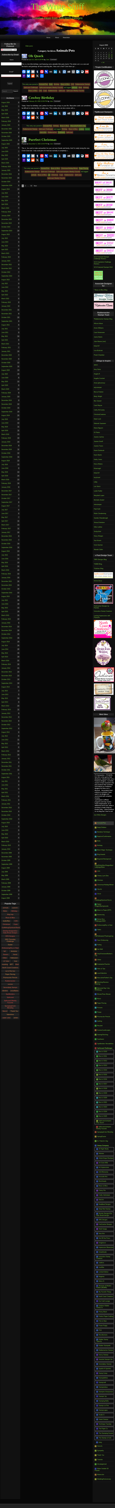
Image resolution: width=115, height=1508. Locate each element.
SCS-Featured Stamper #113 (103, 267)
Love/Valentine (102, 973)
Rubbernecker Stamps (106, 1350)
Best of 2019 (103, 1093)
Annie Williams (99, 328)
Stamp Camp (103, 1373)
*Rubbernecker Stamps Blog (103, 319)
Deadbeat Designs (105, 1204)
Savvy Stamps (103, 1355)
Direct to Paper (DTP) (104, 910)
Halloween (14, 958)
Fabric (99, 929)
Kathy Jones (98, 459)
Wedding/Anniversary (104, 1479)
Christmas (6, 924)
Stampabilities (103, 1378)
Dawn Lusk (97, 419)
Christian (100, 880)
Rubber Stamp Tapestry (102, 1340)
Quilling (99, 1021)
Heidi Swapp (103, 1229)
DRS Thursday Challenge (10, 940)
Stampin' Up (103, 1396)
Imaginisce (102, 1243)
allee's (96, 365)
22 (111, 56)
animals (5, 908)
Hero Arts (102, 1233)
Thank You (100, 1455)
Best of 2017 (103, 1084)
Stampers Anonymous (106, 1392)
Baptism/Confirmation (104, 836)
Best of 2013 (103, 1065)
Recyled (99, 1025)
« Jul (102, 62)
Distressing (100, 914)
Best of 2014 (103, 1070)
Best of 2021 (103, 1102)
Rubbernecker (10, 981)
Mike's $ (101, 1281)
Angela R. (97, 374)
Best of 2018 (103, 1088)
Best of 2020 (103, 1097)
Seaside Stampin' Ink (106, 1359)
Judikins (101, 1263)
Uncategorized (101, 1464)
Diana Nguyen (98, 428)
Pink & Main (103, 1321)
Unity (100, 1442)
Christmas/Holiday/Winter (105, 885)
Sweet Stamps (103, 1419)
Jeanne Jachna (99, 437)
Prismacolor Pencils (103, 1016)
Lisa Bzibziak (98, 350)
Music (99, 998)
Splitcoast (10, 997)
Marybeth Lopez (99, 495)
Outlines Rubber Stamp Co (102, 1306)
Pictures (100, 1007)
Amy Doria (97, 369)
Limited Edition (103, 1272)
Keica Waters (98, 464)
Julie (47, 59)
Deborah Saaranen (100, 423)
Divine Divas (98, 581)
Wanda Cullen (98, 549)
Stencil (4, 1011)
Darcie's (101, 1199)
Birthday (100, 845)
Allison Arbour (98, 323)
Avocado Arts (103, 1176)
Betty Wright (98, 396)
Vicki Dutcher (98, 545)
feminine (14, 951)
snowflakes (14, 991)
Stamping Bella (104, 1401)
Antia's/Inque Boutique (106, 1158)
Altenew (101, 1153)
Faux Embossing (102, 940)
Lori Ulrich (97, 486)
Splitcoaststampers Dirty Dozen (103, 1121)
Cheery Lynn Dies (103, 876)
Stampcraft (102, 1382)
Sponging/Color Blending (105, 1132)
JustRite (101, 1267)
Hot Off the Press (104, 1238)
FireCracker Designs (105, 1224)
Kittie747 (97, 346)
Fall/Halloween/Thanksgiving (104, 936)
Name (11, 60)
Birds (99, 841)
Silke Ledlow (98, 527)
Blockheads (102, 1181)
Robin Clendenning (100, 513)
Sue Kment (97, 540)
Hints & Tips (101, 969)
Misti (17, 964)
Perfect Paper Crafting (106, 1316)
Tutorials (100, 1459)
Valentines (10, 1014)
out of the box (10, 971)
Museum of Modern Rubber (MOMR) (103, 1287)
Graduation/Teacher (103, 964)
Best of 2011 (103, 1056)
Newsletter (66, 37)
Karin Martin (98, 455)
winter (16, 1018)
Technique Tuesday (105, 1424)
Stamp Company (103, 1145)
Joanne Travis (98, 446)
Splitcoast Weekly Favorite (10, 1001)
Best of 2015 (103, 1074)
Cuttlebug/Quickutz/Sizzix (103, 900)
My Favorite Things (105, 1292)
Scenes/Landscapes (103, 1030)
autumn (15, 908)
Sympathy (100, 1450)
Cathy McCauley (99, 410)
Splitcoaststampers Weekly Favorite (103, 1127)
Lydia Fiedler (98, 491)
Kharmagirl (97, 468)
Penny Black (103, 1312)
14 (109, 54)
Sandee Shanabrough (101, 518)
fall (5, 951)
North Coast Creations (106, 1296)
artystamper (98, 387)
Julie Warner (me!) (100, 341)
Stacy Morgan (98, 536)
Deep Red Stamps (105, 1209)
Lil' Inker (6, 961)
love (15, 961)
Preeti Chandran (99, 355)
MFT (11, 964)
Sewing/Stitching (102, 1034)
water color (6, 1018)
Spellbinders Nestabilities (105, 1043)
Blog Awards (101, 854)
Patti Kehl (97, 509)
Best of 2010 (103, 1051)
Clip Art (99, 889)
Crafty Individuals (104, 1195)
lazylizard (97, 477)
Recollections (103, 1335)
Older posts (29, 46)
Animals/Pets (101, 823)
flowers (5, 954)
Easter (10, 945)
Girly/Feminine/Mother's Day (104, 954)
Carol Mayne (98, 405)
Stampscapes (103, 1410)
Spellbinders (10, 994)
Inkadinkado (103, 1252)
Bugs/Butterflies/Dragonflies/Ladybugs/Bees (104, 866)
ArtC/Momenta (103, 1172)
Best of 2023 (103, 1107)
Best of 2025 (103, 1116)
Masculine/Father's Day (104, 978)
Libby (95, 482)
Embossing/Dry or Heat (104, 925)
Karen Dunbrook (99, 450)
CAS (98, 871)
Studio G (101, 1415)
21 (109, 56)
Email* (11, 72)
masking (5, 964)
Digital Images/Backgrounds (101, 905)
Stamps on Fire (104, 1405)
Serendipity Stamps (105, 1364)
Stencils (99, 1446)
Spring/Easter (101, 1136)
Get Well (100, 949)
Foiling (99, 945)
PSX (100, 1330)
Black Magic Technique (104, 850)
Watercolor (100, 1474)
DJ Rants (97, 432)
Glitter (99, 959)
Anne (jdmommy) (99, 383)
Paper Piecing (101, 1003)
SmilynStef (97, 531)
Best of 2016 (103, 1079)
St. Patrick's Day (102, 1141)
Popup (99, 1012)
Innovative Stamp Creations (103, 611)
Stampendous (103, 1387)
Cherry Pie (102, 1190)
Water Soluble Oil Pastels (102, 1469)
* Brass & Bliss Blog (100, 290)
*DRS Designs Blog (100, 559)
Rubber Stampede (104, 1345)
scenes (10, 984)
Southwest (100, 1039)
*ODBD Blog (98, 564)
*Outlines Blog (98, 568)
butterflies (6, 921)
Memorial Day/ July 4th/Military (102, 989)
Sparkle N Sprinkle (105, 1368)
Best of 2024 (103, 1111)
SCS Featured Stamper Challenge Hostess (101, 257)
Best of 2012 (103, 1061)
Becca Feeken (98, 392)
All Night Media (104, 1149)
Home (48, 37)
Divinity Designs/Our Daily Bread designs (104, 1214)
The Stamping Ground (106, 1433)
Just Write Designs (100, 815)
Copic (16, 924)
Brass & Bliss (103, 1186)
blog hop (10, 914)
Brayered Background (104, 859)
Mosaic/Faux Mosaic (104, 994)
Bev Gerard (97, 401)
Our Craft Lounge (104, 1301)
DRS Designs (103, 1220)
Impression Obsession (106, 1247)
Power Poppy (103, 1325)
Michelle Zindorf (99, 500)
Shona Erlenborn (99, 522)
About (57, 37)
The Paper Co (103, 1428)
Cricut (99, 894)
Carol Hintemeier (99, 332)
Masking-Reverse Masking (102, 983)
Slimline (5, 991)
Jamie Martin (98, 337)
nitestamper (98, 504)
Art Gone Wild (103, 1163)
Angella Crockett (99, 378)
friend (15, 954)
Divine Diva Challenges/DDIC (100, 920)
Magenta (101, 1276)
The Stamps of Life (105, 1438)
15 (111, 54)
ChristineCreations (100, 414)
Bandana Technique (103, 832)
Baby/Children (101, 827)
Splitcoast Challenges (104, 1048)
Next (35, 186)
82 (31, 186)
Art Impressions (104, 1167)
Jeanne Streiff (98, 441)
